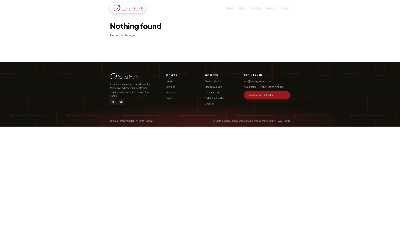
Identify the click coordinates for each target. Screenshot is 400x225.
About (242, 7)
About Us (171, 92)
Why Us (270, 7)
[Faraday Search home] (127, 8)
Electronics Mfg (213, 86)
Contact (285, 7)
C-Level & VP (212, 92)
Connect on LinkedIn (260, 94)
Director (209, 103)
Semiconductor (213, 81)
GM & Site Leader (214, 98)
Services (256, 7)
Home (230, 7)
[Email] (121, 102)
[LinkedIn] (113, 102)
